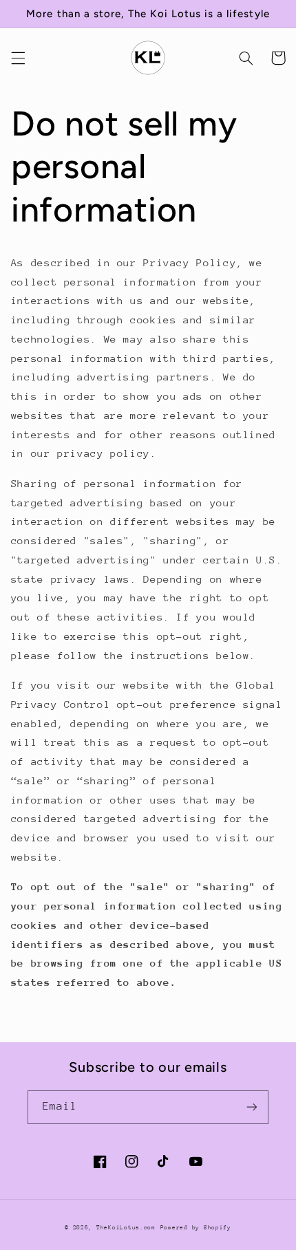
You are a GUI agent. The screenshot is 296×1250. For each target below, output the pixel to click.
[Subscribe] (252, 1107)
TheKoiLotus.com (126, 1227)
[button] (18, 58)
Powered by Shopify (195, 1227)
